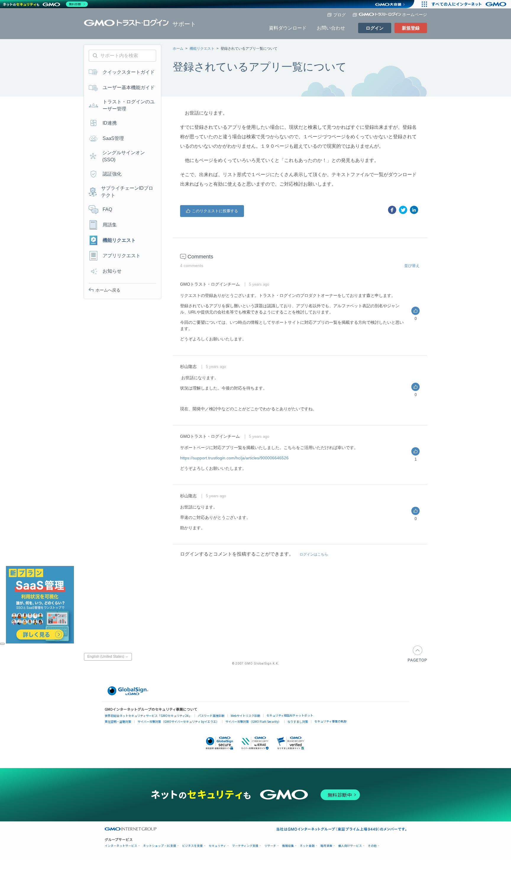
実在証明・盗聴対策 (118, 721)
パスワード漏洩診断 (211, 715)
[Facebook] (392, 210)
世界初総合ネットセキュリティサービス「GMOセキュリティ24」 (148, 715)
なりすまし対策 (297, 721)
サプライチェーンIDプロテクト (127, 192)
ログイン (375, 27)
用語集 (110, 224)
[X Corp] (403, 210)
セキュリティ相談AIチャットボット (289, 715)
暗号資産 (326, 846)
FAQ (107, 209)
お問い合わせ (331, 27)
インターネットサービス (121, 846)
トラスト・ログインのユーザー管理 (129, 105)
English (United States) (106, 657)
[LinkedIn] (414, 210)
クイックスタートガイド (129, 72)
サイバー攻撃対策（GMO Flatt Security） (253, 721)
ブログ (339, 14)
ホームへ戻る (108, 290)
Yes (212, 211)
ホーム (178, 48)
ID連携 (110, 123)
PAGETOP (417, 654)
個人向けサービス (350, 846)
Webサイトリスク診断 (245, 715)
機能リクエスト (202, 48)
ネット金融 (307, 846)
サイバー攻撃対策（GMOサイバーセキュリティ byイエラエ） (178, 721)
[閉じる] (2, 644)
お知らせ (112, 270)
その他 (372, 846)
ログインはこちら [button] (314, 554)
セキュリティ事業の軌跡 (330, 721)
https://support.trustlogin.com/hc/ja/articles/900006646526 (234, 458)
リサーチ (270, 846)
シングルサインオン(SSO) (123, 156)
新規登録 (411, 27)
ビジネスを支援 (192, 846)
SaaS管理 (113, 138)
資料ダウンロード (288, 27)
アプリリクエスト (121, 255)
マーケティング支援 (245, 846)
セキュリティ (217, 846)
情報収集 (288, 846)
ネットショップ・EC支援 (159, 846)
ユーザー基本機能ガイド (129, 87)
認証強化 (112, 173)
